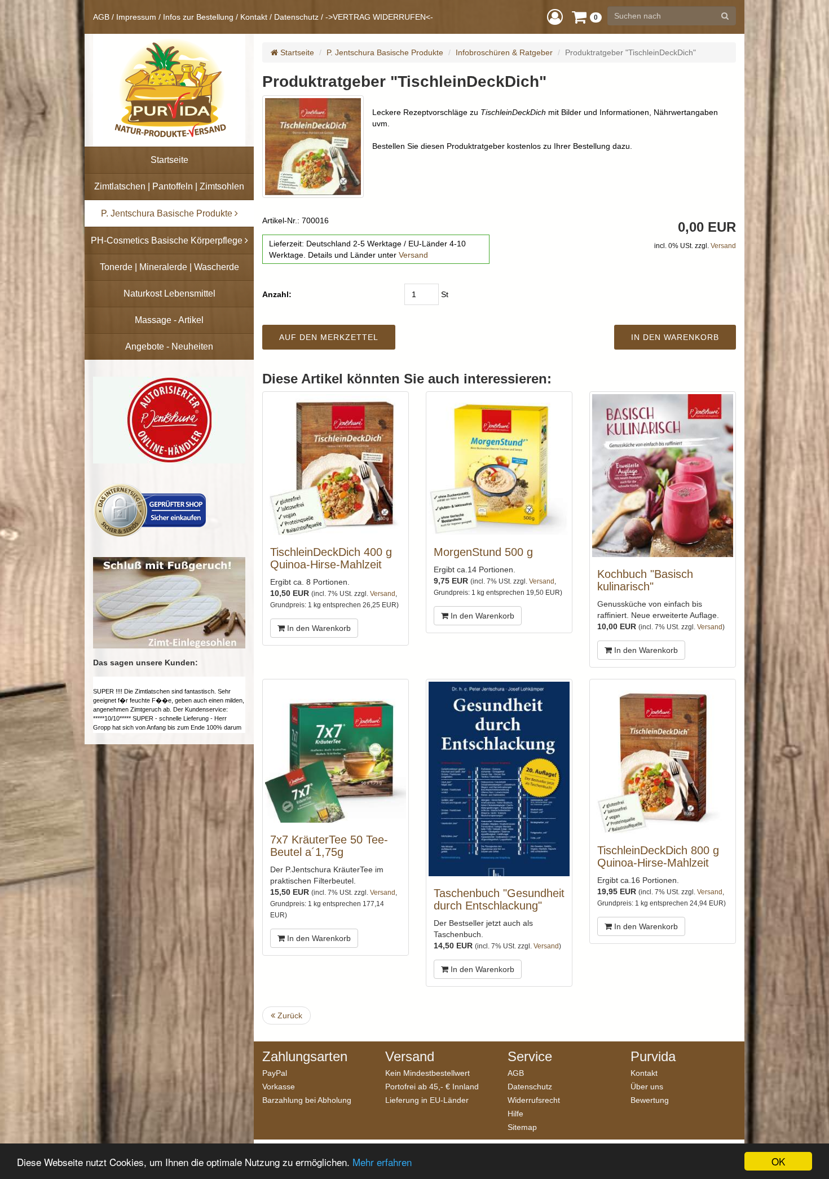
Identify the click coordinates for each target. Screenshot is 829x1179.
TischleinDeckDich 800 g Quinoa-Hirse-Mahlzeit (658, 856)
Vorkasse (278, 1086)
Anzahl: (277, 294)
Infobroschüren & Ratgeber (504, 52)
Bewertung (649, 1100)
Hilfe (515, 1113)
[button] (555, 16)
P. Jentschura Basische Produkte (385, 52)
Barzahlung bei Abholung (306, 1100)
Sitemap (522, 1127)
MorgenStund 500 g (483, 552)
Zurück (288, 1015)
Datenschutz (296, 16)
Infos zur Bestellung (198, 16)
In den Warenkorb (318, 628)
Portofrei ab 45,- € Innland (432, 1086)
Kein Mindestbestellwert (427, 1072)
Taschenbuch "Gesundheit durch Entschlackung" (499, 899)
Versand (413, 254)
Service (530, 1056)
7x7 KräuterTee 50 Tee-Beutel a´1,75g (329, 845)
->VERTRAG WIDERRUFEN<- (379, 16)
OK (778, 1161)
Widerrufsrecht (534, 1100)
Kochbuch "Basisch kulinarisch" (645, 580)
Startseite (296, 52)
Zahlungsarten (304, 1056)
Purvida (653, 1056)
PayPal (274, 1072)
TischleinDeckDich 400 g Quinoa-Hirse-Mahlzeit (331, 558)
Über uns (646, 1086)
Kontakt (253, 16)
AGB (101, 16)
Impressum (136, 16)
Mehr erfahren (382, 1162)
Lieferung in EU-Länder (427, 1100)
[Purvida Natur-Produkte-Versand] (169, 90)
